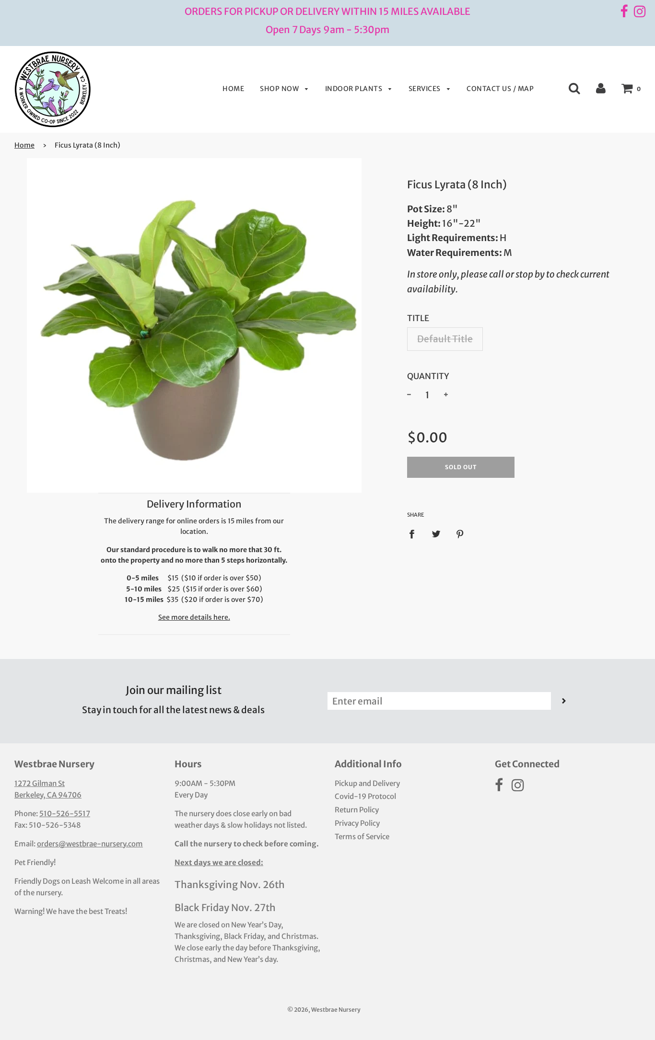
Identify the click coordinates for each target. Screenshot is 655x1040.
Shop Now (280, 88)
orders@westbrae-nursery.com (90, 843)
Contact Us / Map (500, 88)
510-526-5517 (64, 813)
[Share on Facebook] (415, 533)
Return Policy (357, 809)
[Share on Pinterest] (460, 533)
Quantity (428, 376)
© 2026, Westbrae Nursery (324, 1009)
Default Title (445, 339)
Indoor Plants (354, 88)
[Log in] (601, 87)
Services (426, 88)
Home (233, 88)
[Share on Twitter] (436, 533)
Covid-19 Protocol (365, 796)
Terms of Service (362, 836)
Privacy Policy (357, 823)
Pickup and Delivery (367, 783)
